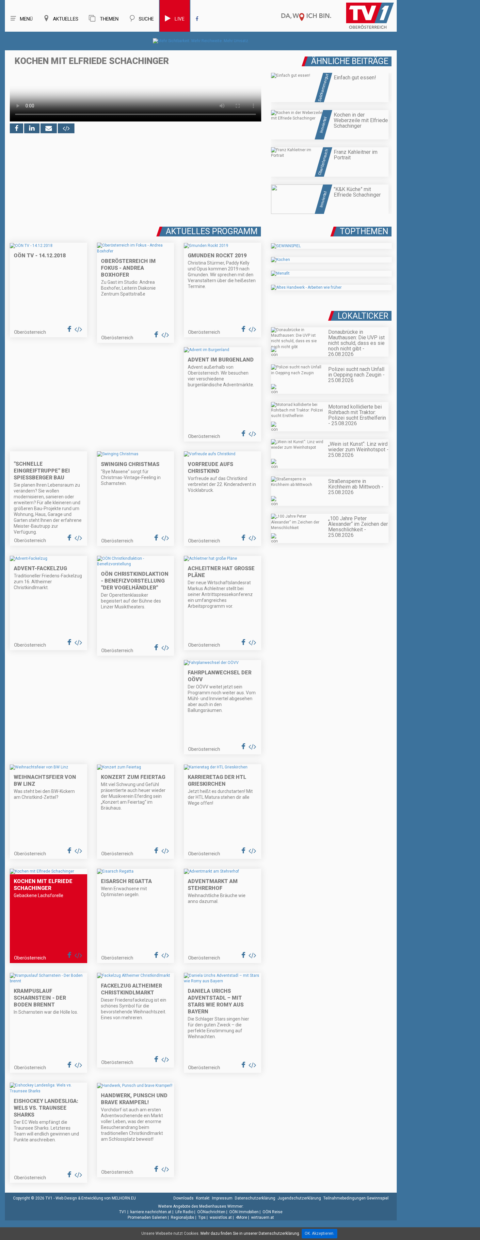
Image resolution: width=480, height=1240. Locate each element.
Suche (146, 19)
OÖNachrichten (211, 1212)
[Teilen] (48, 128)
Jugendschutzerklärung (299, 1198)
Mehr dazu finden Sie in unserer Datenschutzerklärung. (250, 1233)
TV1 (122, 1212)
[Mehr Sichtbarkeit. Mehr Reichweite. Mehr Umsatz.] (201, 41)
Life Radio (184, 1212)
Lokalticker (363, 316)
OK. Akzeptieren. (319, 1233)
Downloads (183, 1198)
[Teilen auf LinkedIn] (32, 128)
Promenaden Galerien (147, 1217)
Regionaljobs (182, 1217)
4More (241, 1217)
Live (179, 19)
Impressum (222, 1198)
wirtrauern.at (262, 1217)
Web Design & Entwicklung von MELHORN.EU (96, 1198)
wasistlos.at (221, 1217)
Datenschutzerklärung (255, 1198)
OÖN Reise (272, 1212)
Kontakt (203, 1198)
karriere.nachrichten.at (150, 1212)
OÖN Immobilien (244, 1212)
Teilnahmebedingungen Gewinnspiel (356, 1198)
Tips (202, 1217)
